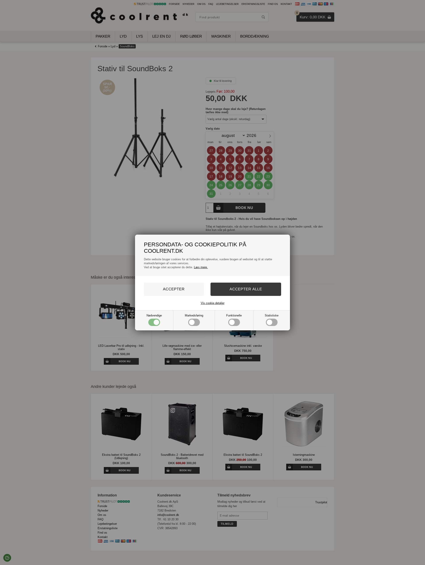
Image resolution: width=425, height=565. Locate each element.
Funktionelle (234, 315)
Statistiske (271, 315)
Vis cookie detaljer (212, 303)
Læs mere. (201, 267)
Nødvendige (154, 315)
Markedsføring (194, 315)
